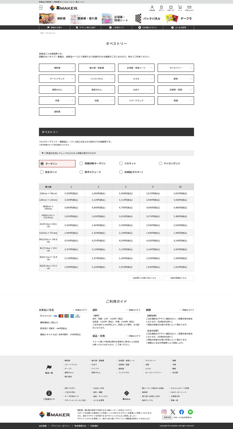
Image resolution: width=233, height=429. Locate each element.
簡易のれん (97, 89)
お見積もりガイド (149, 28)
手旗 (57, 100)
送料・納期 (97, 392)
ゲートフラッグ (57, 78)
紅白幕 (175, 372)
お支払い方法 (98, 388)
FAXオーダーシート (179, 392)
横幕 (176, 100)
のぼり (136, 89)
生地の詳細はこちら (178, 278)
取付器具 (68, 376)
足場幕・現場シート (136, 67)
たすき (136, 78)
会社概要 (43, 425)
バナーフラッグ (136, 100)
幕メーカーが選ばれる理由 (153, 388)
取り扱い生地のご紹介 (151, 396)
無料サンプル (147, 400)
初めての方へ (70, 388)
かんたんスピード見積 (180, 388)
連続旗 (57, 111)
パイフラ (95, 368)
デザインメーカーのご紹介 (75, 400)
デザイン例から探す (87, 28)
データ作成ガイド (72, 396)
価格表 (145, 392)
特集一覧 (174, 400)
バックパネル (97, 78)
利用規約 (94, 425)
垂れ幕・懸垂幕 (97, 67)
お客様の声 (175, 396)
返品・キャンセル (100, 396)
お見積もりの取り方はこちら (144, 278)
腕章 (176, 78)
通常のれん (57, 89)
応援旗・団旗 (176, 89)
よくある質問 (180, 28)
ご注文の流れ (70, 392)
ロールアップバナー (153, 372)
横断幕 (57, 67)
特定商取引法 (80, 425)
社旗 (97, 100)
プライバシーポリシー (60, 425)
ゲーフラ (68, 368)
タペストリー (176, 67)
